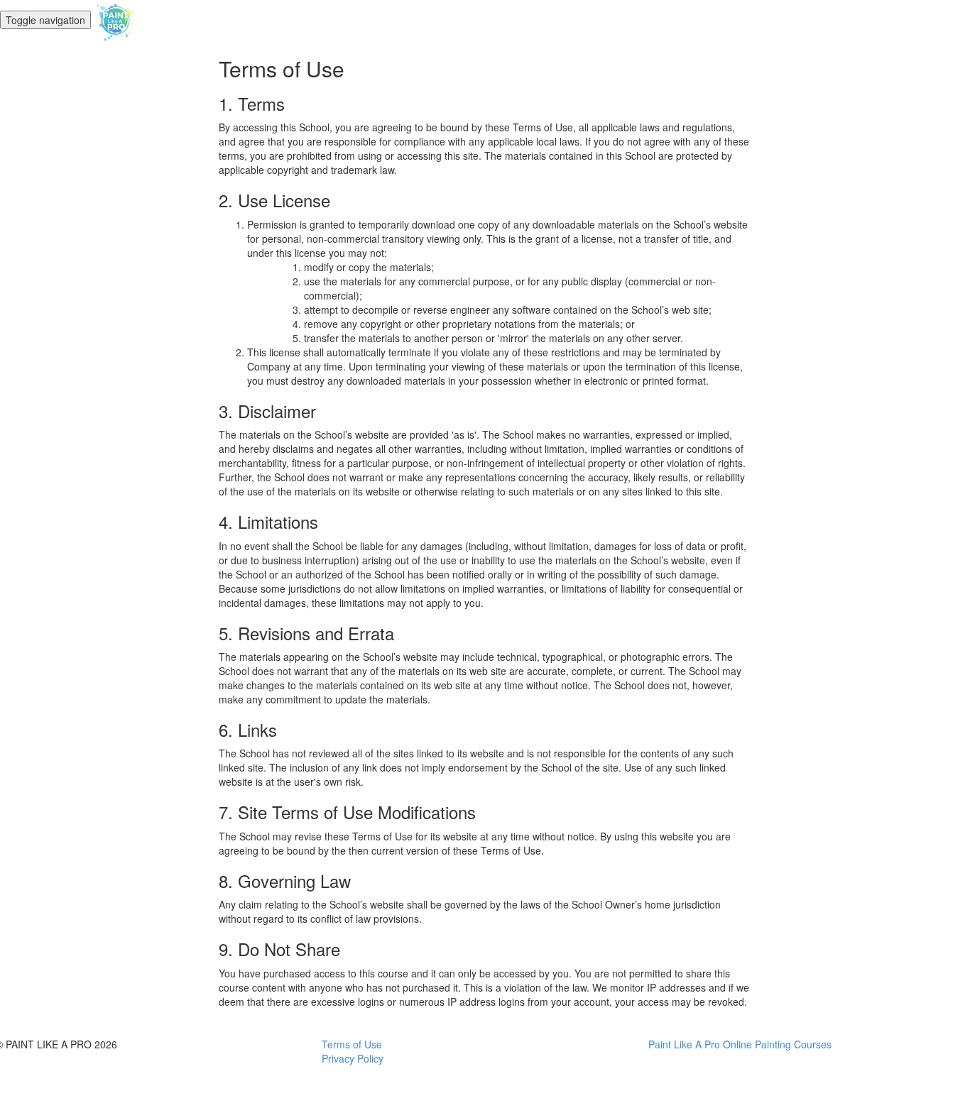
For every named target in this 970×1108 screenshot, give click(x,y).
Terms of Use (352, 1044)
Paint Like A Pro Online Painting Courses (740, 1044)
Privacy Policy (352, 1058)
